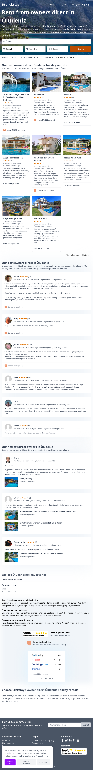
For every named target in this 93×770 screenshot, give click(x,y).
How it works (8, 743)
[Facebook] (62, 740)
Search (81, 49)
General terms (38, 743)
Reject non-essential (26, 762)
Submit (86, 725)
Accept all (10, 762)
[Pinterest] (74, 740)
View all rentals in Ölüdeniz (77, 255)
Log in (63, 4)
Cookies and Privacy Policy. (36, 756)
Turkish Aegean (26, 57)
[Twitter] (66, 740)
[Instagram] (78, 740)
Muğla (39, 57)
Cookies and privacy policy (43, 740)
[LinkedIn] (70, 740)
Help (52, 4)
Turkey (13, 57)
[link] (16, 82)
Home (4, 57)
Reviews (5, 746)
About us (6, 740)
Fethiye (48, 57)
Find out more (46, 678)
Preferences (43, 762)
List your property (80, 4)
